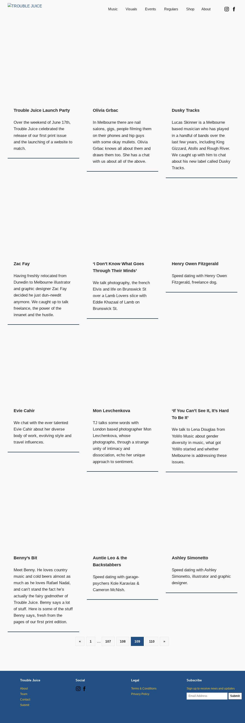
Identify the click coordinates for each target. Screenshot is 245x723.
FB (233, 9)
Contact (25, 699)
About (206, 9)
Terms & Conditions (143, 688)
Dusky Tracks (186, 110)
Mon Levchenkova (111, 410)
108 (123, 641)
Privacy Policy (140, 694)
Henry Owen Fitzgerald (195, 263)
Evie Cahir (24, 410)
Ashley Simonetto (190, 557)
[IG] (78, 690)
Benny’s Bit (25, 557)
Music (113, 9)
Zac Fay (22, 263)
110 (152, 641)
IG (226, 9)
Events (150, 9)
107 (108, 641)
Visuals (131, 9)
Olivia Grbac (105, 110)
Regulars (171, 9)
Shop (190, 9)
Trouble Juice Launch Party (42, 110)
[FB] (84, 690)
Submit (24, 705)
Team (23, 694)
